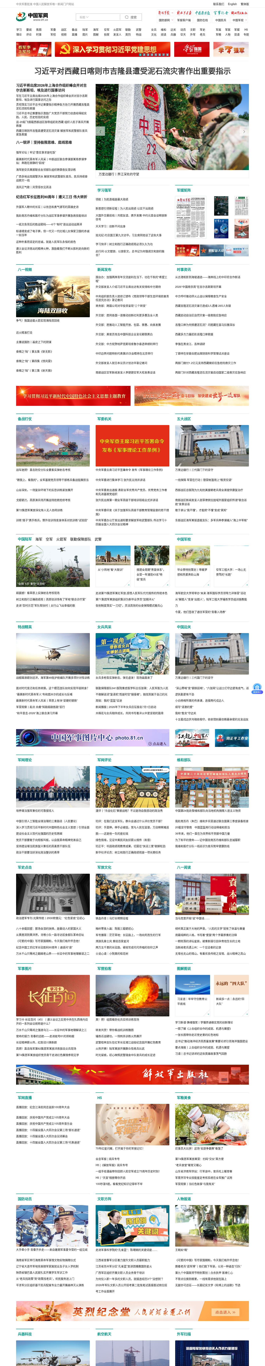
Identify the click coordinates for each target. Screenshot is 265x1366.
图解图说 (184, 968)
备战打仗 (25, 418)
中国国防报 (203, 13)
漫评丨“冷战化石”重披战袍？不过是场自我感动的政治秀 (129, 810)
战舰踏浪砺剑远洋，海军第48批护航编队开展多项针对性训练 (53, 677)
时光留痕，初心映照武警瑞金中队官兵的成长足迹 (125, 1055)
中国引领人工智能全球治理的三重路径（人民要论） (47, 821)
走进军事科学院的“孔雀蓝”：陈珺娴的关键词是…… (126, 1250)
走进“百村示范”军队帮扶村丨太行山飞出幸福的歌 (45, 605)
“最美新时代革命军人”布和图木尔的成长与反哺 (44, 694)
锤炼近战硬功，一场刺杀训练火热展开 (119, 1036)
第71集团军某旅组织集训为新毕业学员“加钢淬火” (125, 599)
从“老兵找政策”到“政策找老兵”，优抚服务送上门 (45, 1278)
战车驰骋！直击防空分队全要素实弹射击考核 (43, 470)
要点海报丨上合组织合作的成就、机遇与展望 (202, 1047)
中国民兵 (220, 20)
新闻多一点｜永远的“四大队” (230, 1001)
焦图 (39, 29)
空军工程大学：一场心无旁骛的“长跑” (231, 572)
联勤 (128, 29)
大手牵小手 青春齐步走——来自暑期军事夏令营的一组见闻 (51, 1249)
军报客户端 (184, 20)
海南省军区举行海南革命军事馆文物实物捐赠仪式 (46, 1260)
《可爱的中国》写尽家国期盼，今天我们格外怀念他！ (48, 941)
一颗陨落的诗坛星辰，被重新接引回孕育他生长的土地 (207, 941)
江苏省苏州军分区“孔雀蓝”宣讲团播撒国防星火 (124, 1266)
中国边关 (184, 626)
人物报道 (184, 1198)
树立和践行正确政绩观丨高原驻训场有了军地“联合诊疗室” (51, 599)
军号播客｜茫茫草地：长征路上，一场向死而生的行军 (128, 935)
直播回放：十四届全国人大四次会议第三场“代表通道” (48, 1184)
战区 (64, 29)
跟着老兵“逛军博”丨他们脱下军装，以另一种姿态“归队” (208, 1266)
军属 (218, 29)
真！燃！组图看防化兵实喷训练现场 (117, 1019)
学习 (19, 29)
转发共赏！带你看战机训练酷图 (115, 1030)
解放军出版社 (240, 13)
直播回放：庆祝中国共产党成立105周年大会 (43, 1159)
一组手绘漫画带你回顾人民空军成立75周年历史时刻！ (128, 1171)
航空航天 (104, 1334)
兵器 (173, 34)
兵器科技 (25, 1334)
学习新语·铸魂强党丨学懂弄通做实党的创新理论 (204, 1022)
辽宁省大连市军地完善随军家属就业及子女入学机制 (47, 1266)
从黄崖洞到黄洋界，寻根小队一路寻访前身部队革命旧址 (50, 935)
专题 (246, 34)
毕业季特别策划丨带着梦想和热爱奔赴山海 (192, 572)
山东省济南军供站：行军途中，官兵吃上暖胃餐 (203, 1171)
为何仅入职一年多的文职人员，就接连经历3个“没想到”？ (130, 1279)
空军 (106, 29)
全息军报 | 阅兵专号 (108, 1159)
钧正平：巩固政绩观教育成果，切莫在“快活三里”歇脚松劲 (130, 846)
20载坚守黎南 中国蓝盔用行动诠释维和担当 (202, 827)
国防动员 (25, 1198)
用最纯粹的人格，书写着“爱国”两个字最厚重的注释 (206, 935)
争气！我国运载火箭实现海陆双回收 (38, 320)
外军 (193, 34)
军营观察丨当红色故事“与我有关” (195, 1184)
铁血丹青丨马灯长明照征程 (112, 918)
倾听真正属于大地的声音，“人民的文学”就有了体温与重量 (210, 928)
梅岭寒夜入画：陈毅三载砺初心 (115, 928)
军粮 (218, 34)
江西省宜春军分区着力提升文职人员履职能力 (123, 1260)
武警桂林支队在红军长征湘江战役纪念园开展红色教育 (128, 1042)
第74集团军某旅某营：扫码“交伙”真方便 (199, 1159)
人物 (227, 34)
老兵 (202, 34)
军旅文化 (104, 867)
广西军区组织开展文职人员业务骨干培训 (120, 1272)
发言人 (117, 34)
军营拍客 (104, 968)
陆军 (85, 29)
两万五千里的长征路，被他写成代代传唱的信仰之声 (127, 947)
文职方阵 (104, 1198)
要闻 (29, 29)
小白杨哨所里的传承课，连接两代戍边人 (199, 700)
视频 (64, 34)
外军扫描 (184, 1334)
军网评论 (104, 759)
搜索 (133, 17)
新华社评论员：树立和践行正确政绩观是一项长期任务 (128, 852)
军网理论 (25, 759)
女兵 (154, 29)
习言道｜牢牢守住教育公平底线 (192, 1001)
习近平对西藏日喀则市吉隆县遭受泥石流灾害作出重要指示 (132, 70)
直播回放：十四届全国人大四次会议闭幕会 (42, 1177)
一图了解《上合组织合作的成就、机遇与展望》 (203, 1028)
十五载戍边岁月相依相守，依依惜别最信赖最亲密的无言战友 (212, 719)
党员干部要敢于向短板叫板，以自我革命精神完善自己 (48, 840)
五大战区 (184, 418)
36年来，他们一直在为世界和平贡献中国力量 (202, 833)
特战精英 (25, 626)
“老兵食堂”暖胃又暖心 (188, 1165)
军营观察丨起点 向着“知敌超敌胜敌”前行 (40, 707)
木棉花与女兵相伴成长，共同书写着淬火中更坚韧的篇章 (130, 713)
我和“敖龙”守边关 (185, 713)
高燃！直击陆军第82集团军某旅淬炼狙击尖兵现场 (46, 1048)
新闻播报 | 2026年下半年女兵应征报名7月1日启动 (126, 707)
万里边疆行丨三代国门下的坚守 (194, 470)
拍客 (106, 34)
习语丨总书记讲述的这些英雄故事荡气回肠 (201, 1053)
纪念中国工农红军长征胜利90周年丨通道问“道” (44, 947)
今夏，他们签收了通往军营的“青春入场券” (200, 612)
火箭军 (117, 29)
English (232, 4)
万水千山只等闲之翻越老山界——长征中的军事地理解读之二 (52, 953)
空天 (183, 34)
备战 (74, 29)
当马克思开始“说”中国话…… (192, 918)
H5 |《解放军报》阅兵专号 (112, 1165)
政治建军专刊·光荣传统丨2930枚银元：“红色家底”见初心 (50, 918)
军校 (53, 34)
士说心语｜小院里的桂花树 (112, 953)
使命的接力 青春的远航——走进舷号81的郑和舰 (45, 1036)
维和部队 (184, 759)
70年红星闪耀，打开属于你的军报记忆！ (120, 1148)
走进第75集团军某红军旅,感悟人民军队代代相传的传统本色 (131, 593)
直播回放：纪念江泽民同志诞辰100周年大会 (43, 1148)
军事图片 (25, 968)
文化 (154, 34)
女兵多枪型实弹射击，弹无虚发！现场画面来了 (124, 677)
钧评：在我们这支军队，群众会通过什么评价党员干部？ (130, 821)
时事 (39, 34)
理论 (19, 34)
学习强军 (104, 190)
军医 (227, 29)
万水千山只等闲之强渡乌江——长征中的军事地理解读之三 (51, 1030)
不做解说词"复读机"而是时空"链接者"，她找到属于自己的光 (131, 694)
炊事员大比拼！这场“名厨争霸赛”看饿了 (199, 1148)
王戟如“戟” (181, 1250)
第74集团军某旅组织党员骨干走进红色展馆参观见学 (47, 1055)
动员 (183, 29)
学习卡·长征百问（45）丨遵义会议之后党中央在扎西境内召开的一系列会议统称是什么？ (52, 1021)
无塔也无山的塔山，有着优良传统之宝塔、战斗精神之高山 (210, 953)
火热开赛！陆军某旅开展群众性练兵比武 (120, 1048)
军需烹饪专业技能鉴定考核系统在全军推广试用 (203, 1177)
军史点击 (25, 867)
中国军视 (238, 20)
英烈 (128, 34)
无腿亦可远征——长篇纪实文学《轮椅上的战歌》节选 (207, 1285)
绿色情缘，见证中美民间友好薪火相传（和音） (124, 840)
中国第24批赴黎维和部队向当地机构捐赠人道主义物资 (208, 810)
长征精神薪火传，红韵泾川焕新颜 (36, 1042)
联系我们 (218, 4)
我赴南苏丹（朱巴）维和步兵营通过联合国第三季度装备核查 (212, 821)
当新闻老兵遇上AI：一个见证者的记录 (198, 947)
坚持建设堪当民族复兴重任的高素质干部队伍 (43, 846)
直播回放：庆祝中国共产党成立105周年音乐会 (44, 1165)
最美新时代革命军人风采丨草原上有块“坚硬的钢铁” (47, 700)
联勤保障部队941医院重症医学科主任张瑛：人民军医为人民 (132, 688)
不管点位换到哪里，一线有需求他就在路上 (201, 1279)
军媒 (237, 29)
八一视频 (25, 269)
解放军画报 (184, 13)
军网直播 (25, 1097)
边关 (173, 29)
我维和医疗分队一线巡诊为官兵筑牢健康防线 (202, 846)
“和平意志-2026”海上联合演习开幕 (37, 713)
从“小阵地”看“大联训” (110, 569)
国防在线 (202, 20)
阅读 (163, 34)
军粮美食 (184, 1097)
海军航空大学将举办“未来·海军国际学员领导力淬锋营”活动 (210, 593)
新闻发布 (104, 269)
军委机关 (104, 418)
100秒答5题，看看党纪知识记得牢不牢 (119, 1184)
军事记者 (221, 13)
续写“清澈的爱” (184, 707)
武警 (138, 29)
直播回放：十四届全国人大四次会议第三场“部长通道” (48, 1171)
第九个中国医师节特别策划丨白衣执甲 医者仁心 (204, 1272)
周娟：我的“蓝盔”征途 (109, 700)
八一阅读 (184, 867)
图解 (96, 34)
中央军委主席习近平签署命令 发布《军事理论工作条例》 (130, 470)
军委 (53, 29)
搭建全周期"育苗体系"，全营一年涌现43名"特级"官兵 (151, 574)
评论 (29, 34)
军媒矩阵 (184, 190)
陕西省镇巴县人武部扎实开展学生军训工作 (42, 1272)
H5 (246, 29)
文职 (193, 29)
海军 (96, 29)
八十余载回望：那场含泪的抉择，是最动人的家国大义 (48, 928)
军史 (202, 29)
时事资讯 (184, 269)
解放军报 (166, 13)
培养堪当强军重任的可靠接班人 (35, 810)
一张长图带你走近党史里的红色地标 (197, 1035)
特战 (138, 34)
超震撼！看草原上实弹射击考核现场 (38, 593)
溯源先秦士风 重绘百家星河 (112, 941)
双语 (237, 34)
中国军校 (184, 539)
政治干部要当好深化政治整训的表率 (38, 852)
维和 (163, 29)
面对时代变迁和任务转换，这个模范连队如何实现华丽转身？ (52, 688)
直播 (74, 34)
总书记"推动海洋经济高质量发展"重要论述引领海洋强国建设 (211, 1041)
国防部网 (164, 20)
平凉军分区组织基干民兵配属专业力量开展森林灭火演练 (50, 1285)
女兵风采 (104, 626)
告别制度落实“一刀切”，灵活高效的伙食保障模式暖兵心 (129, 605)
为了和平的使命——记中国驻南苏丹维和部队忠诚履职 (207, 840)
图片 (85, 34)
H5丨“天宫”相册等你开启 (111, 1177)
